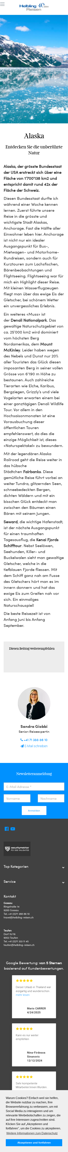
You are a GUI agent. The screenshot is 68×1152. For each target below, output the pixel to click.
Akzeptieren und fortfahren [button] (34, 1142)
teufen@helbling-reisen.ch (19, 945)
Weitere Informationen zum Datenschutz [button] (32, 1133)
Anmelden (34, 810)
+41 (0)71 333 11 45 (18, 941)
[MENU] (2, 4)
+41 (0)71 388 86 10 (19, 913)
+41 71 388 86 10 (35, 739)
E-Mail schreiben (36, 746)
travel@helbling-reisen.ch (19, 917)
